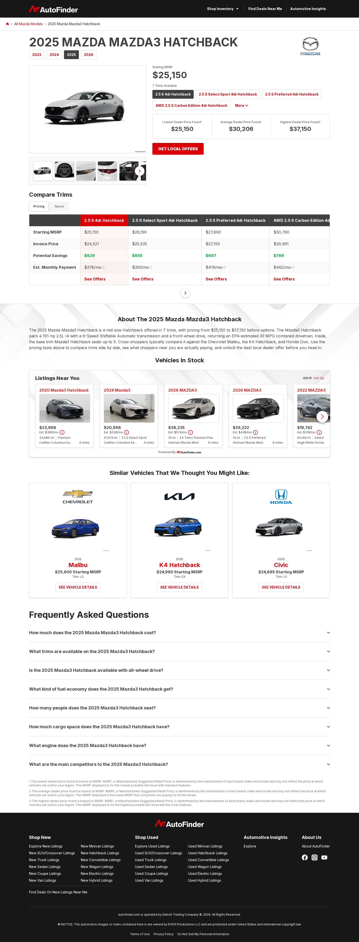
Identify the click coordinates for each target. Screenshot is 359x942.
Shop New (40, 837)
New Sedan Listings (45, 867)
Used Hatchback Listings (208, 853)
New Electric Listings (97, 873)
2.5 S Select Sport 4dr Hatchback (228, 94)
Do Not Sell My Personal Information (203, 934)
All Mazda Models (28, 24)
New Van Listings (42, 880)
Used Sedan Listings (151, 867)
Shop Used (146, 837)
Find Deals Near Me (265, 9)
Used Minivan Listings (205, 846)
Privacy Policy (164, 934)
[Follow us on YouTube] (324, 857)
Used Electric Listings (205, 873)
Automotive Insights (308, 9)
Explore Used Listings (152, 846)
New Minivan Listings (97, 846)
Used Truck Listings (151, 860)
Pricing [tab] (38, 206)
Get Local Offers (178, 148)
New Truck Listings (44, 860)
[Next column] (185, 293)
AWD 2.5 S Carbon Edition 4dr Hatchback (191, 105)
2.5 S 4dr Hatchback (173, 94)
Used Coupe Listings (151, 873)
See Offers (95, 279)
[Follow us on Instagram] (314, 857)
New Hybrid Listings (97, 880)
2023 (36, 55)
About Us (311, 837)
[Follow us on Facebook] (305, 857)
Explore (250, 846)
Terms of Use (140, 934)
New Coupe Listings (45, 873)
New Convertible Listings (101, 860)
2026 (88, 55)
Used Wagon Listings (205, 867)
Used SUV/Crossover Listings (158, 853)
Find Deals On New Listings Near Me (58, 892)
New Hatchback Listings (100, 853)
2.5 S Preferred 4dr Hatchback (291, 94)
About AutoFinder (316, 846)
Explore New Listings (46, 846)
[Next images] (140, 171)
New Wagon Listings (97, 867)
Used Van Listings (149, 880)
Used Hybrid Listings (204, 880)
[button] (87, 109)
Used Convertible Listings (208, 860)
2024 (54, 55)
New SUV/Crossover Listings (52, 853)
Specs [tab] (59, 206)
